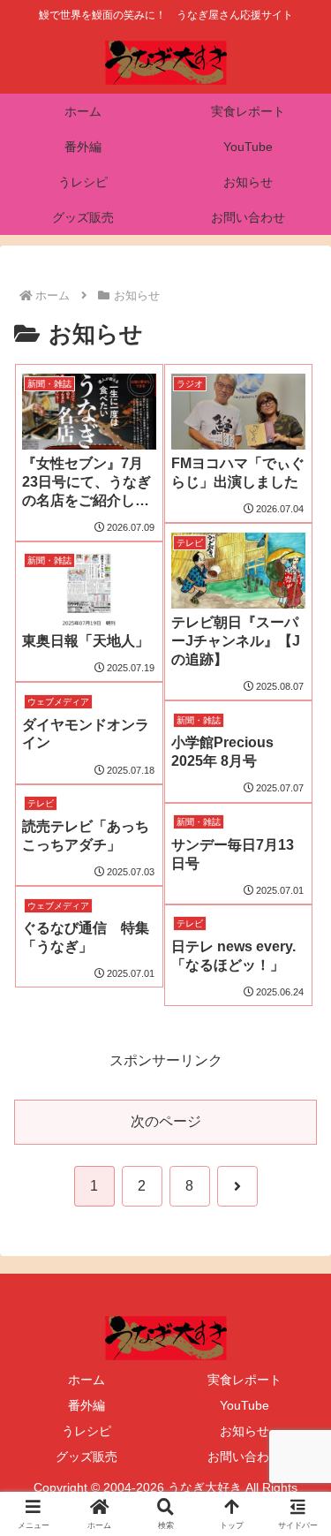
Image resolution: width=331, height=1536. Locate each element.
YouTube (244, 1405)
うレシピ (86, 1431)
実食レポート (244, 1380)
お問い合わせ (244, 1456)
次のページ (166, 1121)
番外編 (86, 1405)
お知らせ (244, 1431)
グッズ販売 (86, 1456)
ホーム (86, 1380)
